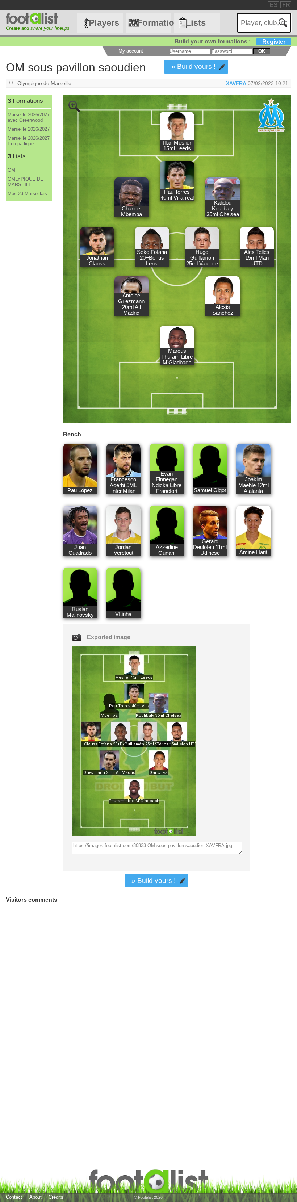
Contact (14, 1197)
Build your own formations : (230, 41)
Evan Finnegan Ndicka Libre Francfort (166, 482)
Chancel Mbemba (131, 211)
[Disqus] (114, 1006)
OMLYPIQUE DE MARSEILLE (25, 181)
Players (104, 23)
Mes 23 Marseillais (27, 193)
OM (11, 170)
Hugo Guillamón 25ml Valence (202, 258)
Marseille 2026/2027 (29, 129)
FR (286, 5)
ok (261, 51)
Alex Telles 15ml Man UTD (256, 258)
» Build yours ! (193, 66)
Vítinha (123, 614)
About (35, 1197)
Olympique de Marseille (44, 83)
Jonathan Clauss (97, 261)
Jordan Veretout (123, 550)
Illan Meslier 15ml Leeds (177, 145)
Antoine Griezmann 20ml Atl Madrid (131, 304)
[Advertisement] (28, 321)
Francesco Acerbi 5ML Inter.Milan (123, 485)
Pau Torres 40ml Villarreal (177, 195)
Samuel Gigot (210, 490)
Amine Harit (253, 552)
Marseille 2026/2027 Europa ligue (29, 140)
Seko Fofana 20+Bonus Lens (152, 258)
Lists (195, 23)
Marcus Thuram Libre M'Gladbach (177, 356)
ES (274, 5)
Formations (154, 23)
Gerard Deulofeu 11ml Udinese (210, 547)
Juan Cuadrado (80, 550)
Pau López (80, 490)
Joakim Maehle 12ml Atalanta (253, 485)
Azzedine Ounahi (167, 550)
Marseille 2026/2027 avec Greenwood (29, 117)
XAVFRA (236, 83)
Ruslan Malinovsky (80, 612)
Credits (56, 1197)
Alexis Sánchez (222, 310)
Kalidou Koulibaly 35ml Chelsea (222, 208)
